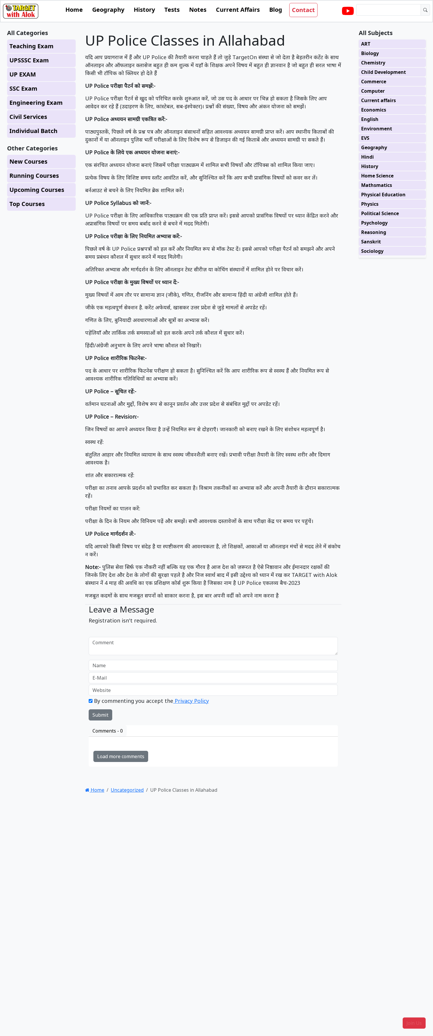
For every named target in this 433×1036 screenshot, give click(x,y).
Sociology (372, 251)
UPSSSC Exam (29, 60)
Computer (373, 91)
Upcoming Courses (36, 190)
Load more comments (120, 756)
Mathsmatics (376, 185)
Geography (108, 10)
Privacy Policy (191, 700)
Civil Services (28, 117)
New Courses (28, 161)
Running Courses (34, 176)
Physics (370, 204)
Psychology (374, 223)
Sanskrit (371, 241)
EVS (365, 138)
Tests (172, 10)
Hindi (367, 157)
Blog (275, 10)
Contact (303, 10)
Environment (376, 128)
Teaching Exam (31, 46)
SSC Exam (23, 88)
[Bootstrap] (20, 11)
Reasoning (373, 232)
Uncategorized (127, 790)
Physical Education (383, 194)
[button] (414, 1023)
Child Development (383, 72)
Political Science (380, 213)
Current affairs (378, 100)
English (370, 119)
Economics (373, 110)
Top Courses (27, 204)
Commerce (373, 81)
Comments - (107, 731)
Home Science (377, 175)
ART (365, 44)
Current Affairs (238, 10)
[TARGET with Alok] (348, 11)
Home (74, 10)
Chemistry (373, 62)
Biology (370, 53)
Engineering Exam (36, 103)
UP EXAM (22, 74)
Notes (197, 10)
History (144, 10)
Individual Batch (33, 131)
